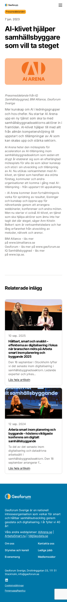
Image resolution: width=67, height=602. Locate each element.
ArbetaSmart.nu (15, 536)
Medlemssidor (47, 556)
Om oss (9, 543)
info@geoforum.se (28, 574)
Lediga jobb (45, 550)
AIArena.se (45, 532)
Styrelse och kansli (17, 550)
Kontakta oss (46, 543)
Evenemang (12, 556)
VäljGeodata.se (38, 536)
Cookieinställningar (14, 585)
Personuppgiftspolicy (15, 590)
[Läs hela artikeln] (33, 342)
